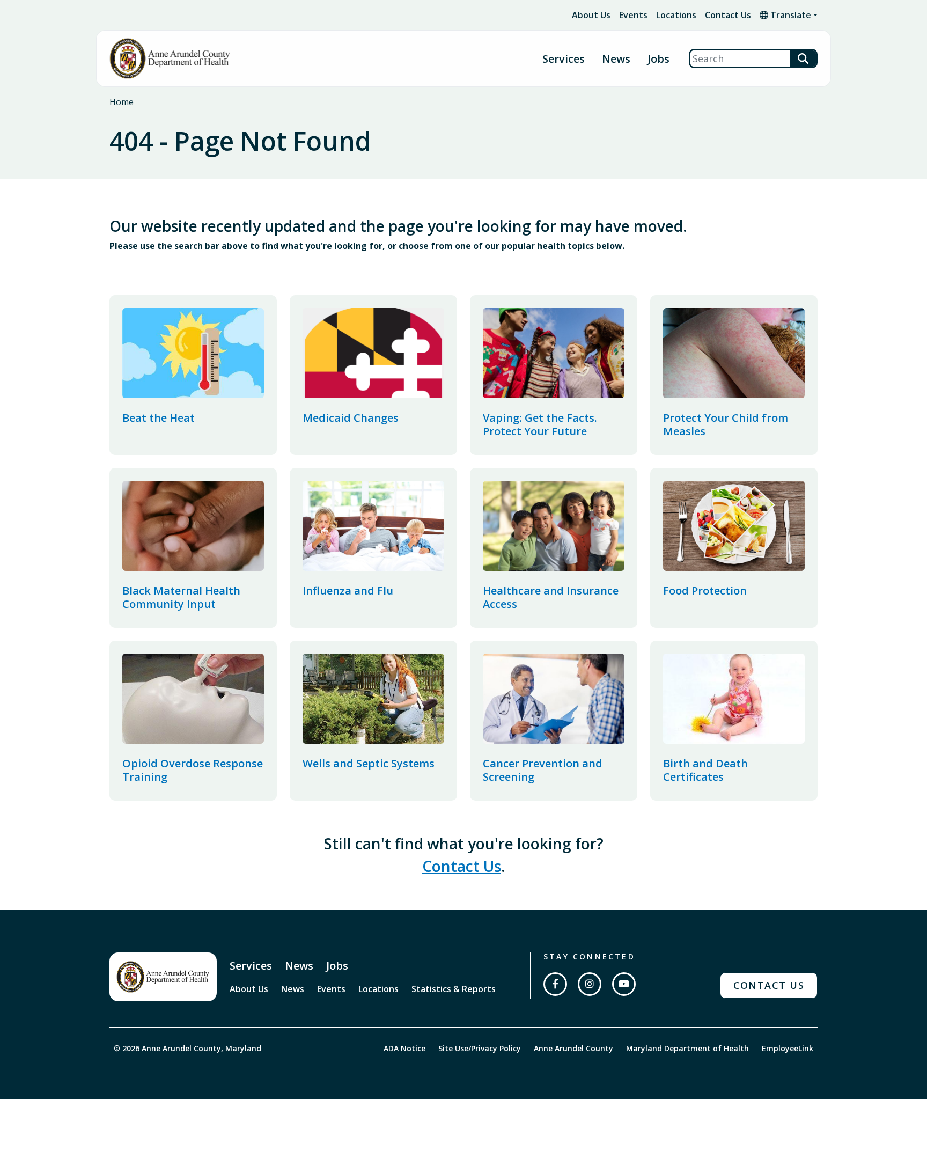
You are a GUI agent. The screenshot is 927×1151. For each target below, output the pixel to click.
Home (121, 102)
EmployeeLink (787, 1048)
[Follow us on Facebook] (555, 984)
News (616, 59)
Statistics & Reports (453, 989)
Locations (676, 15)
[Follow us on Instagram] (589, 984)
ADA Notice (404, 1048)
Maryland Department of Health (687, 1048)
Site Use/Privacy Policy (479, 1048)
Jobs (659, 59)
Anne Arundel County (573, 1048)
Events (633, 15)
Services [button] (563, 59)
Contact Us (728, 15)
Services (251, 965)
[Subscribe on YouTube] (624, 984)
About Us (591, 15)
